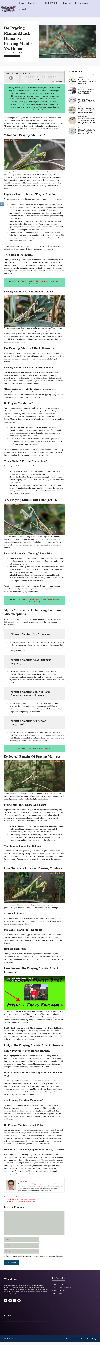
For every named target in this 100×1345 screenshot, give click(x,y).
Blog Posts (33, 2)
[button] (20, 14)
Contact (22, 8)
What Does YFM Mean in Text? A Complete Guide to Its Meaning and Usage (87, 110)
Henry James (7, 53)
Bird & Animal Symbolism (61, 1288)
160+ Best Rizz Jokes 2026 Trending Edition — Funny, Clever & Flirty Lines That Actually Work (87, 121)
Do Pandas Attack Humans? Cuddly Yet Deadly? (21, 1201)
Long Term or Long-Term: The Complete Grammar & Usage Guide (87, 81)
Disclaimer (69, 1339)
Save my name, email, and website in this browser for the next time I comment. (35, 1256)
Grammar (67, 2)
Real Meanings (81, 2)
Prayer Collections (58, 1290)
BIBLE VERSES (52, 2)
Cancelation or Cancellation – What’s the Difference (86, 101)
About (62, 1339)
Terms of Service (80, 1339)
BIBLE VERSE (57, 1293)
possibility (28, 542)
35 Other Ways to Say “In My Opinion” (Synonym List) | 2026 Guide (86, 132)
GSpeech (61, 81)
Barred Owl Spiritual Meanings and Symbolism (21, 1199)
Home (21, 2)
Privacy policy (91, 1339)
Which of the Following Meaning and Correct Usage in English (86, 91)
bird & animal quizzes (59, 1285)
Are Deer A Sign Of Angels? (39, 748)
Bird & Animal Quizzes (12, 56)
